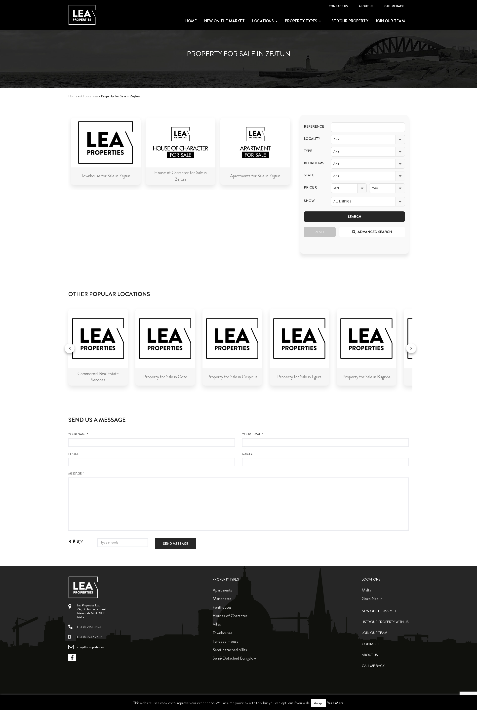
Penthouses (222, 607)
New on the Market (224, 21)
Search (354, 216)
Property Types (226, 579)
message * (76, 474)
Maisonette (222, 598)
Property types (301, 21)
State (309, 175)
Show (309, 201)
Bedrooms (313, 163)
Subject (248, 454)
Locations (263, 21)
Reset (320, 232)
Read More (335, 703)
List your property (348, 21)
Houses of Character (230, 616)
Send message (175, 543)
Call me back (394, 6)
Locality (312, 139)
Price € (310, 187)
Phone (73, 454)
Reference (313, 126)
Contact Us (338, 6)
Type (308, 151)
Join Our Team (390, 21)
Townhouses (222, 633)
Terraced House (225, 641)
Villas (217, 624)
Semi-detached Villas (230, 650)
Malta (366, 590)
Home (191, 21)
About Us (366, 6)
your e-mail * (252, 434)
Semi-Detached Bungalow (234, 658)
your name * (78, 434)
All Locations (89, 96)
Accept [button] (318, 703)
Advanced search (374, 232)
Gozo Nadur (372, 598)
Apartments (222, 590)
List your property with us (385, 622)
